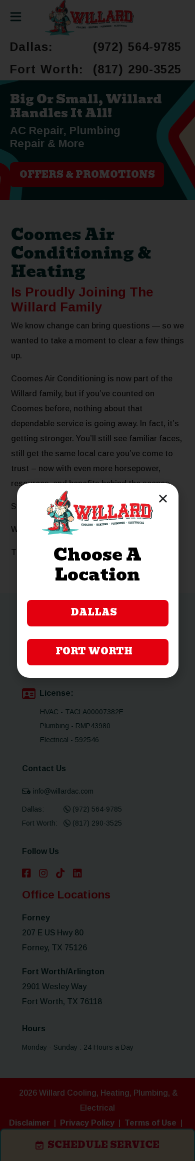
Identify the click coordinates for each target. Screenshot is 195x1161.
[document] (97, 580)
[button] (163, 498)
